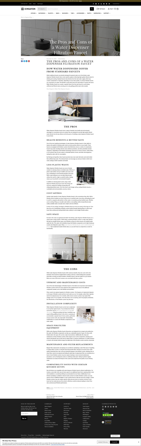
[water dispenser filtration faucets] (70, 122)
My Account (66, 410)
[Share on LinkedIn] (26, 61)
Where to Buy (48, 410)
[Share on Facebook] (22, 61)
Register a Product (68, 418)
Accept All (114, 442)
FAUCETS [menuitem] (50, 13)
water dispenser (68, 387)
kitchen (51, 387)
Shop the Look (86, 408)
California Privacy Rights (50, 422)
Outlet (30, 3)
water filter (89, 387)
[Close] (138, 442)
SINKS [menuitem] (57, 13)
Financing (66, 412)
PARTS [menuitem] (89, 13)
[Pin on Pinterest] (29, 61)
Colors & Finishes (87, 424)
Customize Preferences (103, 442)
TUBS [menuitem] (72, 13)
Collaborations (86, 418)
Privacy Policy (67, 426)
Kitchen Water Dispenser (59, 387)
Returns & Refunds (68, 422)
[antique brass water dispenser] (70, 264)
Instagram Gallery (87, 416)
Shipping (66, 420)
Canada (116, 3)
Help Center (66, 414)
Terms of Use (24, 435)
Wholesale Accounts (49, 414)
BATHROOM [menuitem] (42, 13)
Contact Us (66, 406)
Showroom (85, 428)
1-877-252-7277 (24, 3)
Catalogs (85, 420)
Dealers (34, 3)
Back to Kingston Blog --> (27, 17)
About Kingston (48, 406)
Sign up (24, 418)
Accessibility (47, 420)
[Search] (92, 9)
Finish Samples (86, 426)
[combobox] (68, 9)
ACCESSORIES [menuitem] (80, 13)
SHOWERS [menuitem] (65, 13)
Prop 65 (46, 418)
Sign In (111, 9)
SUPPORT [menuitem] (106, 13)
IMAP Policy (66, 424)
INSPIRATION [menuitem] (97, 13)
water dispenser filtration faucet (79, 387)
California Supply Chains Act (48, 435)
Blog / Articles (86, 412)
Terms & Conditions (49, 426)
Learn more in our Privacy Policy (58, 444)
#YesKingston (86, 414)
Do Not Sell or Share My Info (51, 424)
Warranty (66, 428)
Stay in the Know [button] (28, 404)
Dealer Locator (48, 412)
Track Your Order (67, 408)
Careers (46, 408)
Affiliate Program (48, 416)
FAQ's (65, 416)
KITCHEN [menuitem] (33, 13)
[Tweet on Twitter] (24, 61)
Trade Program (40, 3)
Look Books (85, 422)
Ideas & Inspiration (87, 410)
